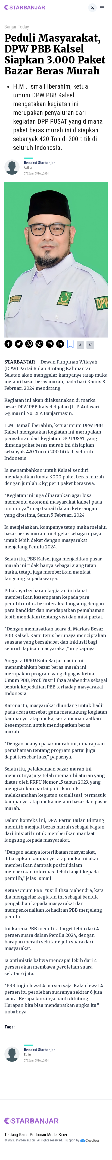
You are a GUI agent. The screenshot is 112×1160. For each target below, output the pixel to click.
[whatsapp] (29, 344)
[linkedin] (60, 344)
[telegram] (39, 344)
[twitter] (19, 344)
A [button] (80, 344)
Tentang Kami (15, 1134)
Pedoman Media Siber (48, 1134)
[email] (50, 344)
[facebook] (8, 344)
